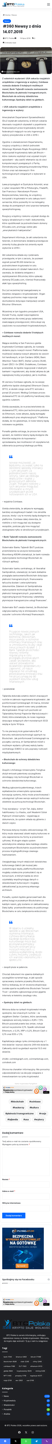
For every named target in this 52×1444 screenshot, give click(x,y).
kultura (35, 1107)
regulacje (36, 1376)
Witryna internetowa (11, 1203)
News (14, 15)
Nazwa (6, 1179)
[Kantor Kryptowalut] (26, 1301)
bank (8, 1357)
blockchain (18, 1101)
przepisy (20, 1376)
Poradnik (8, 1409)
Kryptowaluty (10, 1400)
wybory (40, 1119)
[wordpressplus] (13, 4)
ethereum (36, 1366)
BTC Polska (9, 38)
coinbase (36, 1101)
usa (27, 1119)
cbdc (25, 1361)
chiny (37, 1361)
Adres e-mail (8, 1191)
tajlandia (13, 1119)
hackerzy (19, 1107)
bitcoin (36, 1357)
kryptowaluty (24, 1371)
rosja (43, 1113)
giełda (8, 1371)
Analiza (7, 1414)
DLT (22, 1366)
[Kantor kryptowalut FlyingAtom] (26, 1089)
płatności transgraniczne (20, 1113)
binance (21, 1357)
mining (40, 1371)
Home (7, 15)
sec (19, 1380)
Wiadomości (9, 1405)
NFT (7, 1376)
